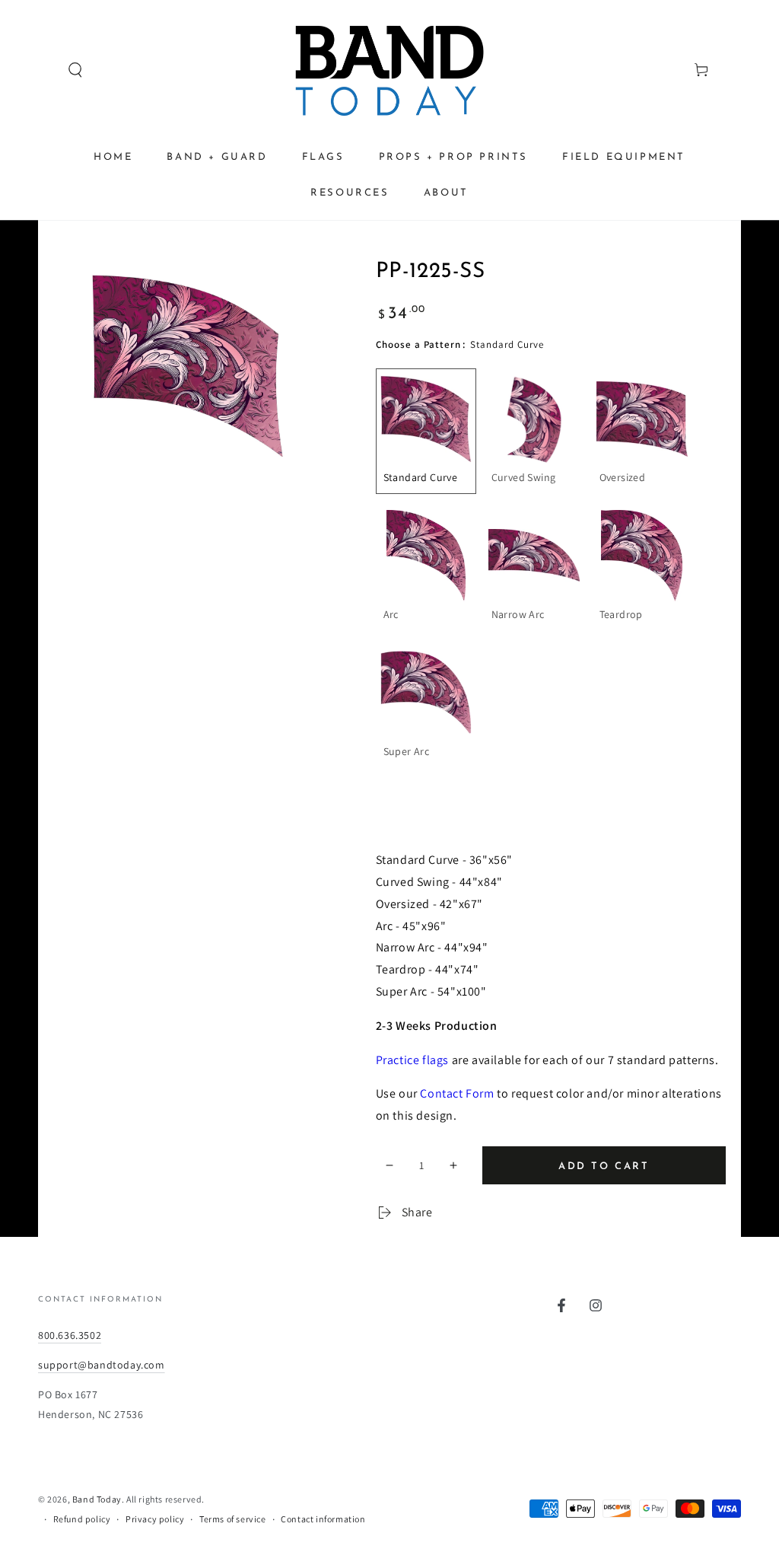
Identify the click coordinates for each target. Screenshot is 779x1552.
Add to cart (604, 1166)
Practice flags (412, 1060)
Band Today (97, 1499)
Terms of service (232, 1519)
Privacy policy (155, 1519)
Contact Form (457, 1093)
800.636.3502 (69, 1335)
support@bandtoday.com (101, 1365)
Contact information (323, 1519)
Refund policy (82, 1519)
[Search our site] (46, 70)
